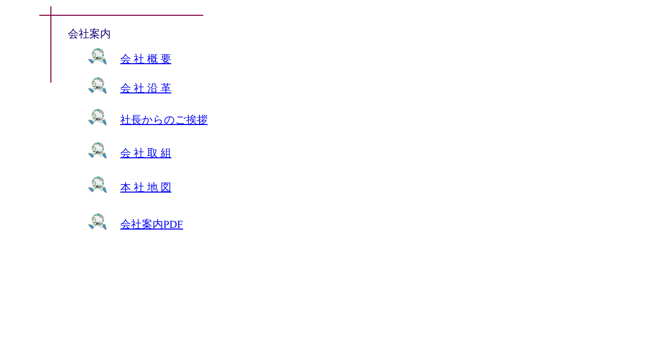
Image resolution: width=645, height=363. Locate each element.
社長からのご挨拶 (164, 120)
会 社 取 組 (145, 153)
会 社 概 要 (145, 59)
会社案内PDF (151, 224)
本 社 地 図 (145, 187)
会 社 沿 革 (145, 88)
